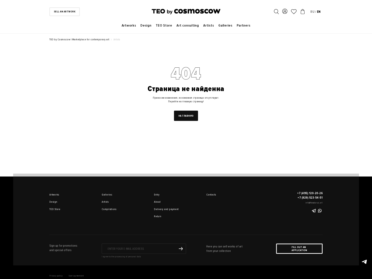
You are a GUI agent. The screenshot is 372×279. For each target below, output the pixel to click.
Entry (156, 194)
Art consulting (188, 25)
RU (312, 12)
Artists (208, 25)
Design (146, 25)
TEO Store (164, 25)
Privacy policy (56, 276)
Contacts (211, 194)
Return (157, 216)
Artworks (129, 25)
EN (319, 12)
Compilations (109, 209)
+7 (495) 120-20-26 (310, 193)
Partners (243, 25)
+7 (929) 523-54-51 (310, 197)
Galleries (225, 25)
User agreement (76, 276)
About (157, 201)
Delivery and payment (166, 209)
